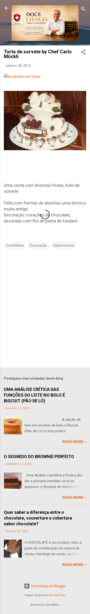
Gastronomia (63, 245)
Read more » (74, 442)
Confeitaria (15, 245)
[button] (83, 53)
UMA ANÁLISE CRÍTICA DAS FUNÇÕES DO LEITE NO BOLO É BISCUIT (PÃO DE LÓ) (34, 395)
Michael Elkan (57, 595)
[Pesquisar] (83, 9)
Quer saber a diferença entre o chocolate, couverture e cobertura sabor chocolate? (38, 518)
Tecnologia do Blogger (48, 586)
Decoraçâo (38, 245)
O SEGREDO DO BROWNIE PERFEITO (39, 456)
